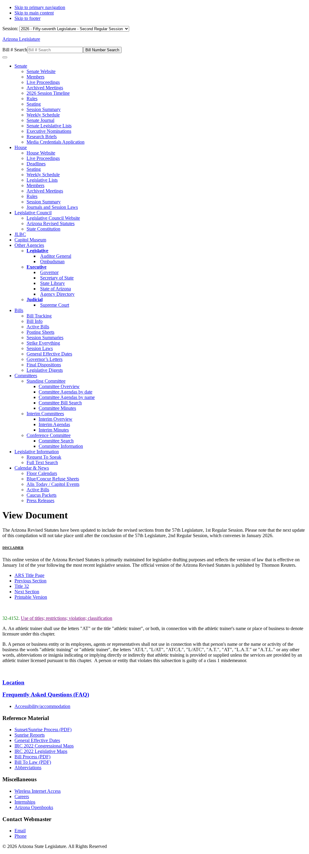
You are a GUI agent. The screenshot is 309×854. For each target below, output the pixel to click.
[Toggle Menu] (4, 57)
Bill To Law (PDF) (32, 762)
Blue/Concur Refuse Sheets (53, 478)
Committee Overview (59, 386)
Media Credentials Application (55, 142)
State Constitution (43, 228)
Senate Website (41, 71)
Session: (10, 28)
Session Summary (44, 109)
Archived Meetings (45, 87)
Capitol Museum (30, 239)
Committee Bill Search (60, 402)
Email (20, 830)
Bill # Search (14, 49)
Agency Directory (57, 294)
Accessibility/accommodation (42, 706)
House (20, 147)
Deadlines (36, 163)
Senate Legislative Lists (49, 125)
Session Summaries (45, 337)
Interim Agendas (54, 424)
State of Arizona (55, 288)
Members (35, 76)
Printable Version (30, 597)
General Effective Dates (49, 353)
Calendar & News (31, 467)
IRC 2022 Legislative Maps (40, 751)
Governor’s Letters (44, 359)
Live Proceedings (43, 82)
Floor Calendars (42, 473)
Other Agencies (29, 245)
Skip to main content (34, 12)
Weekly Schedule (43, 114)
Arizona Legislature (21, 39)
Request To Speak (44, 457)
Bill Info (35, 321)
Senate (20, 66)
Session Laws (40, 348)
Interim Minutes (54, 429)
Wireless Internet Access (37, 791)
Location (13, 682)
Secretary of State (57, 277)
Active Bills (38, 326)
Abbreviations (27, 767)
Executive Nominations (49, 131)
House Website (41, 152)
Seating (34, 104)
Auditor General (55, 256)
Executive (36, 266)
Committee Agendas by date (65, 391)
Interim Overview (55, 419)
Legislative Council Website (53, 218)
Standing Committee (46, 381)
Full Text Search (42, 462)
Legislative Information (36, 451)
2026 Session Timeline (48, 93)
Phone (20, 836)
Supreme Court (54, 305)
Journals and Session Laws (52, 207)
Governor (49, 272)
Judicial (35, 299)
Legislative (37, 250)
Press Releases (40, 500)
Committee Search (56, 440)
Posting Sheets (40, 332)
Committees (25, 375)
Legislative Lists (42, 180)
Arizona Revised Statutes (51, 223)
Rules (32, 98)
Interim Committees (45, 413)
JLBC (20, 234)
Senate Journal (40, 120)
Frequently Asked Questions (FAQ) (45, 694)
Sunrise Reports (29, 735)
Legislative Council (33, 212)
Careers (21, 796)
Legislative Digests (45, 370)
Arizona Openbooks (33, 807)
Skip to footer (27, 18)
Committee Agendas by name (67, 397)
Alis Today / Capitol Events (53, 484)
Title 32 (21, 586)
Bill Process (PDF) (32, 756)
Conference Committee (49, 435)
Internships (24, 802)
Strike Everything (43, 343)
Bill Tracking (39, 315)
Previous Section (30, 580)
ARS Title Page (29, 575)
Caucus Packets (41, 495)
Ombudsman (52, 261)
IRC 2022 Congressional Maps (44, 745)
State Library (52, 283)
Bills (18, 310)
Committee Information (61, 446)
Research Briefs (42, 136)
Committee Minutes (57, 408)
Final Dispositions (44, 364)
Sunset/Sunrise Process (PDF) (43, 729)
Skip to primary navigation (39, 7)
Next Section (26, 591)
